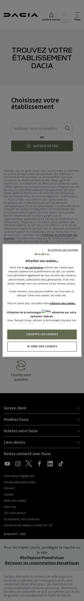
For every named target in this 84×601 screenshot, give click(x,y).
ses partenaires (34, 267)
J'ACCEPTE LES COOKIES (42, 334)
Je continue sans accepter (63, 250)
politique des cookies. (63, 303)
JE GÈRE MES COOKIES (42, 346)
